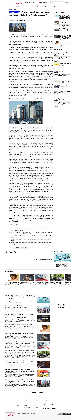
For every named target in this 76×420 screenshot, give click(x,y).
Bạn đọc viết (36, 405)
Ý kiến (35, 403)
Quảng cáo (53, 404)
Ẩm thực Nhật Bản (27, 398)
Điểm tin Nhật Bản (12, 9)
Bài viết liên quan (9, 271)
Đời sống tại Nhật (18, 400)
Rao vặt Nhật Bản (27, 407)
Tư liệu (6, 401)
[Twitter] (22, 418)
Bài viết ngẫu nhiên (59, 12)
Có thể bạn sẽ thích (59, 251)
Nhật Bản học (40, 6)
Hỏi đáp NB (36, 401)
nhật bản (22, 247)
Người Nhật (26, 403)
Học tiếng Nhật (27, 401)
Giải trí (25, 405)
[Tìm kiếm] (63, 2)
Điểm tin (16, 398)
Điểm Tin (33, 6)
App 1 (47, 400)
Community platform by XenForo (27, 413)
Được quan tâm (58, 49)
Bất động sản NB (37, 398)
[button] (29, 6)
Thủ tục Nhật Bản (18, 401)
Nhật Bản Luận (56, 6)
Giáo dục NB (36, 400)
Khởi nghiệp (36, 407)
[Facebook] (20, 418)
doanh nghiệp (16, 247)
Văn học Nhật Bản (27, 400)
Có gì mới (48, 6)
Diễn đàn (26, 6)
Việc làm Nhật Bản (18, 403)
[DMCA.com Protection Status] (64, 413)
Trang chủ (19, 6)
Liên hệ (6, 403)
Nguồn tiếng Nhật (13, 225)
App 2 (54, 400)
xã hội (26, 247)
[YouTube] (24, 418)
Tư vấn (45, 404)
